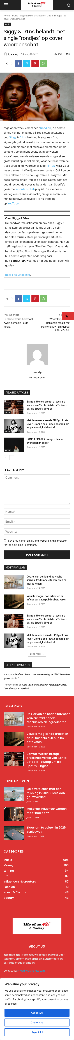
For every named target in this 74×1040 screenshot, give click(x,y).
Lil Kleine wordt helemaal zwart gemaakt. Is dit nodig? (18, 322)
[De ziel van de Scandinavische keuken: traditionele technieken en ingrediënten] (14, 582)
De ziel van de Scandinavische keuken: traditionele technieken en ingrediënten (46, 580)
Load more (35, 653)
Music (15, 15)
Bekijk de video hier (17, 274)
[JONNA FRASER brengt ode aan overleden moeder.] (14, 445)
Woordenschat (25, 189)
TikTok (50, 165)
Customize (37, 1022)
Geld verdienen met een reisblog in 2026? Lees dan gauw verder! (46, 793)
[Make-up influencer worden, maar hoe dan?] (14, 814)
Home (7, 15)
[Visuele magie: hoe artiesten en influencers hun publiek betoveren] (14, 601)
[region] (37, 1009)
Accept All (37, 1012)
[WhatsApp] (43, 63)
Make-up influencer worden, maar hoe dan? (47, 811)
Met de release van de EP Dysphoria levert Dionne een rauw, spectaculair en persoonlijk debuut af (48, 424)
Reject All (37, 1032)
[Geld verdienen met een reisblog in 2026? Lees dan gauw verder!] (14, 794)
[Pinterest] (35, 63)
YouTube (13, 203)
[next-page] (11, 457)
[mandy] (6, 54)
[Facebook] (18, 63)
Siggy (12, 137)
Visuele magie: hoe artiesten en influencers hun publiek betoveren (47, 738)
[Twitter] (26, 63)
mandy (14, 54)
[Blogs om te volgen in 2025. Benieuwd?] (14, 833)
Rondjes (45, 128)
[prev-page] (6, 457)
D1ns (23, 137)
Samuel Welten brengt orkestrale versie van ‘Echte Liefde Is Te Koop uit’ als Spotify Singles (47, 405)
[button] (68, 316)
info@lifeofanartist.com (31, 970)
